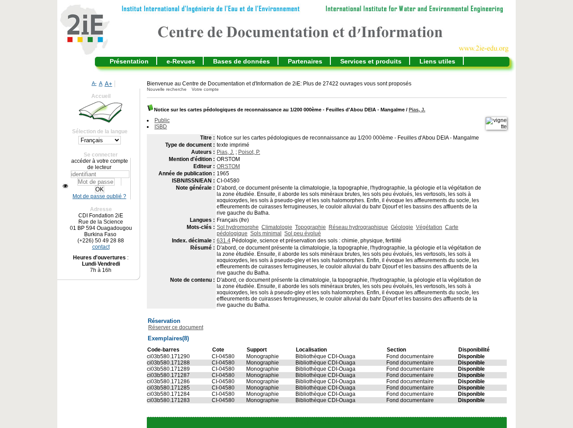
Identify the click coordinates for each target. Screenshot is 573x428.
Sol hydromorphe (238, 227)
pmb (348, 423)
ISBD (160, 126)
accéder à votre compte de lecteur (99, 164)
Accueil (101, 96)
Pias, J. (417, 109)
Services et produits (371, 61)
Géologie (402, 227)
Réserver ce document (175, 327)
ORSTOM (228, 166)
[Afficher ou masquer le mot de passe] (65, 186)
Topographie (310, 227)
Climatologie (276, 227)
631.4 (224, 240)
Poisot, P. (249, 152)
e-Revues (181, 61)
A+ (108, 84)
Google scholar (313, 423)
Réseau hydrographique (358, 227)
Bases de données (241, 61)
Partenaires (305, 61)
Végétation (429, 227)
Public (162, 120)
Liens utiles (437, 61)
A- (94, 83)
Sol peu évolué (302, 233)
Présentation (129, 61)
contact (101, 247)
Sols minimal (266, 233)
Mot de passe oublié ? (99, 196)
